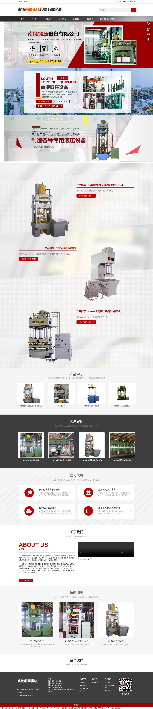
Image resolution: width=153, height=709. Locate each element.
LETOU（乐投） (55, 708)
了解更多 (26, 580)
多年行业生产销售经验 (49, 489)
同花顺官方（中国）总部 (26, 708)
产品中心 (83, 679)
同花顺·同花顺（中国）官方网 (93, 708)
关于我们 (35, 19)
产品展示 (48, 19)
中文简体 (125, 1)
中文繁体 (132, 1)
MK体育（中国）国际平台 (112, 708)
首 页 (22, 19)
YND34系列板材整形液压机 (61, 460)
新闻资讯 (62, 19)
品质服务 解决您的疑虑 (109, 508)
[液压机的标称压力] (37, 620)
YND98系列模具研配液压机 (122, 406)
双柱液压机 (83, 685)
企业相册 (76, 19)
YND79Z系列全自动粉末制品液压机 (30, 406)
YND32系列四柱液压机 (31, 460)
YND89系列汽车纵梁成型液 (122, 460)
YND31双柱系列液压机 (91, 406)
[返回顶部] (148, 40)
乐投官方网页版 (67, 708)
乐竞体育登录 (77, 708)
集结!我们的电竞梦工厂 (108, 19)
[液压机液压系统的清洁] (116, 620)
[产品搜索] (133, 10)
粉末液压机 (61, 406)
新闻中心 (95, 679)
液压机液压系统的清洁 (116, 641)
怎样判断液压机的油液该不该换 (76, 641)
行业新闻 (95, 682)
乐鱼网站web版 (12, 708)
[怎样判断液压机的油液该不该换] (76, 620)
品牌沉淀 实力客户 (107, 489)
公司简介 (107, 682)
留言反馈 (89, 19)
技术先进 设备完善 (47, 508)
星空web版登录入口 (42, 708)
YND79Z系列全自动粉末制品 (92, 460)
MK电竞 (82, 682)
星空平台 (3, 708)
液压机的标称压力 (37, 641)
